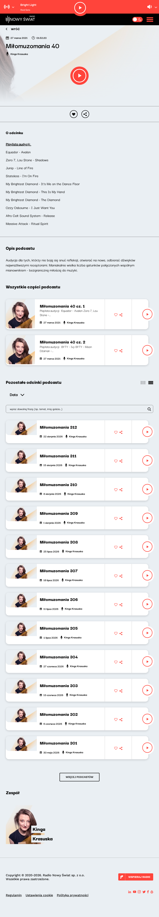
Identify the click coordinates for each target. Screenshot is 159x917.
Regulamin (14, 895)
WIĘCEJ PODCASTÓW (79, 777)
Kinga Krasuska (19, 54)
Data (14, 394)
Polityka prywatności (72, 895)
